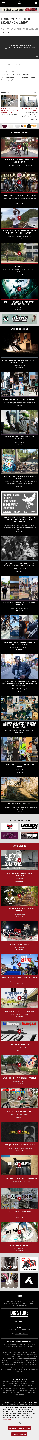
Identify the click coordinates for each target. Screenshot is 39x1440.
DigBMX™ (31, 1301)
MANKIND (8, 1388)
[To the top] (19, 1296)
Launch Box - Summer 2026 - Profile (19, 1078)
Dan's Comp (20, 1405)
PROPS (35, 1388)
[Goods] (29, 826)
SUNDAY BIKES (32, 1390)
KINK (22, 1386)
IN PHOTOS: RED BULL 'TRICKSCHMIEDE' (19, 399)
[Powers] (9, 835)
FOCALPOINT (32, 1384)
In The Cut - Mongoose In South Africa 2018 (19, 161)
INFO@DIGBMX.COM (22, 1333)
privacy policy (7, 1419)
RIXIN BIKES (13, 1390)
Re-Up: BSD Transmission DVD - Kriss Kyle (9, 110)
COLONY (4, 1384)
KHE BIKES (17, 1386)
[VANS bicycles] (9, 826)
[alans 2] (19, 319)
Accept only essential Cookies (19, 1428)
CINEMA (34, 1381)
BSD (20, 1381)
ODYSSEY (22, 1388)
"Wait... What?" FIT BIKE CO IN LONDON (19, 195)
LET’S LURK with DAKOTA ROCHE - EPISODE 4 (19, 874)
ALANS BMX (5, 1381)
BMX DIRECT (14, 1381)
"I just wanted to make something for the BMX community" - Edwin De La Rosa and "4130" (19, 684)
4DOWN (21, 1394)
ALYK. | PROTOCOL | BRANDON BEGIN (19, 1145)
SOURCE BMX (22, 1390)
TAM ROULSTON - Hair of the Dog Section (19, 910)
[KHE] (29, 1280)
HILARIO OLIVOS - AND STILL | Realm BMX (19, 1178)
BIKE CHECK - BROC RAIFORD (19, 1111)
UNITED (24, 1392)
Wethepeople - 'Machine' (19, 1212)
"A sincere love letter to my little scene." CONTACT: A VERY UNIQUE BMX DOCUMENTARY (19, 725)
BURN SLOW (26, 1381)
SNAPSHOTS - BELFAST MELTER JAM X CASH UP (20, 604)
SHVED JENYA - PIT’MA (19, 1245)
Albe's (4, 1405)
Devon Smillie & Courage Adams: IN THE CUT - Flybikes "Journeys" (19, 232)
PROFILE (29, 1388)
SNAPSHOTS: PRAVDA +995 (19, 804)
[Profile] (19, 9)
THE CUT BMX (12, 1384)
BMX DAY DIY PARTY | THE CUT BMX (19, 1011)
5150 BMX (28, 1405)
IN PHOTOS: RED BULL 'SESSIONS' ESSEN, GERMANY (19, 438)
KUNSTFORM (29, 1386)
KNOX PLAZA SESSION (19, 944)
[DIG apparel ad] (19, 126)
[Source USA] (29, 835)
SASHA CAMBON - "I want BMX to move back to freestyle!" (19, 361)
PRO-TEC (5, 1390)
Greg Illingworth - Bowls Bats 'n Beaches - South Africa (19, 303)
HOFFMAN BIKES (7, 1386)
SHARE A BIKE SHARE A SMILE (11, 1392)
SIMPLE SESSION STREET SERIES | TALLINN (19, 978)
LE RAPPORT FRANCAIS (19, 1044)
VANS (29, 1392)
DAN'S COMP (23, 1384)
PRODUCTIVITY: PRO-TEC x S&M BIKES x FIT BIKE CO (19, 477)
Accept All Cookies (19, 1434)
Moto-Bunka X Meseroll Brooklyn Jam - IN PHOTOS (20, 643)
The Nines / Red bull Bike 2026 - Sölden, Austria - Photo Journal (19, 564)
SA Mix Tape (19, 266)
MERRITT (15, 1388)
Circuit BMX (11, 1405)
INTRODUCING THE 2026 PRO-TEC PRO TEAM (19, 765)
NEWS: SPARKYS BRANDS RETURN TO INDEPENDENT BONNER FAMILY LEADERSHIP (19, 520)
